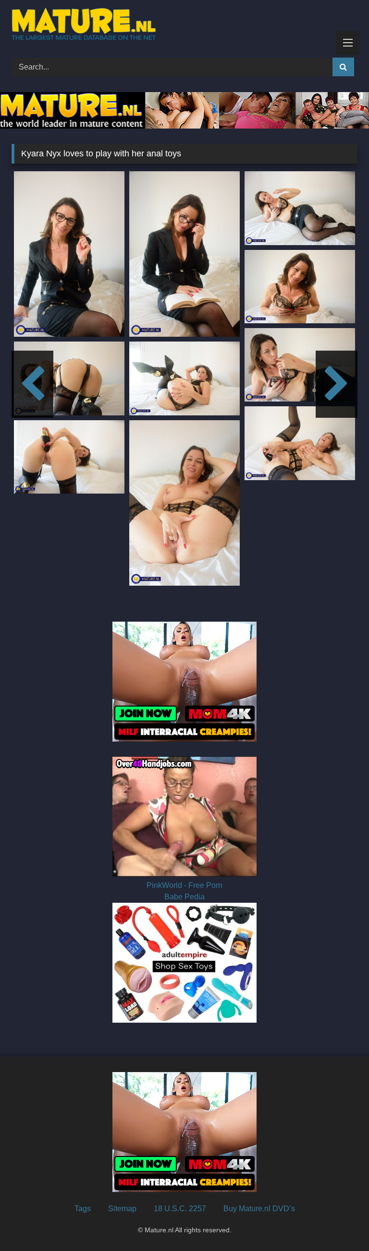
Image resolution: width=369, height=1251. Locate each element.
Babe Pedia (184, 897)
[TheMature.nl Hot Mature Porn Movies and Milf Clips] (184, 25)
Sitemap (122, 1208)
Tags (82, 1208)
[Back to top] (339, 1222)
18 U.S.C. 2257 (180, 1208)
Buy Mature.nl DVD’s (259, 1208)
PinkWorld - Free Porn (184, 885)
